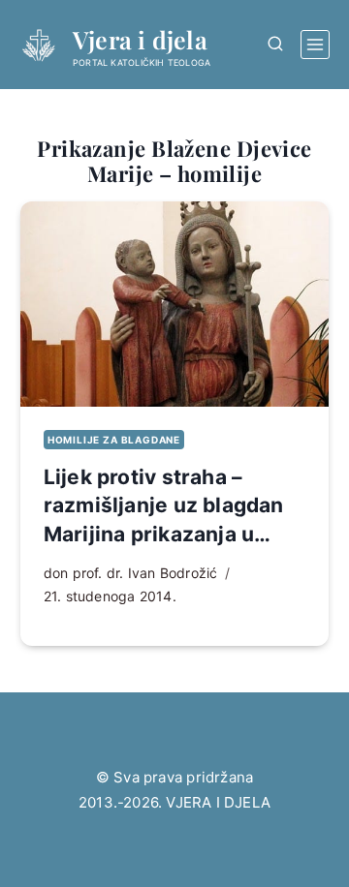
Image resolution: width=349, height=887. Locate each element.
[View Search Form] (275, 44)
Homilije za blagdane (114, 439)
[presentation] (174, 304)
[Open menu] (315, 44)
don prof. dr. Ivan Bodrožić (131, 573)
